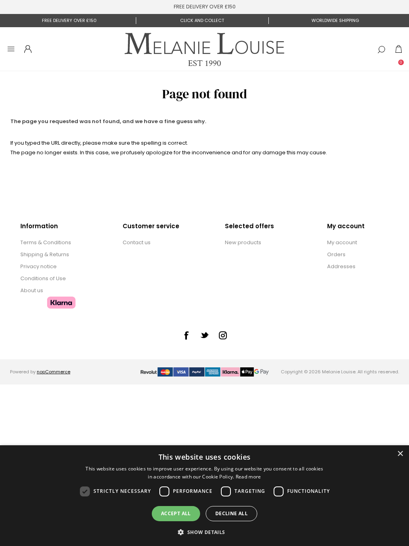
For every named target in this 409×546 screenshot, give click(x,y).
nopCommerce (53, 372)
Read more (248, 476)
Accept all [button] (176, 513)
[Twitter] (204, 335)
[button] (204, 531)
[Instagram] (223, 335)
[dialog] (204, 495)
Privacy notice (38, 266)
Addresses (341, 266)
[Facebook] (186, 335)
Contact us (137, 242)
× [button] (400, 454)
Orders (336, 254)
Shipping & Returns (44, 254)
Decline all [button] (231, 513)
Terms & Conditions (45, 242)
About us (31, 290)
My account (342, 242)
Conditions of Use (43, 278)
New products (243, 242)
